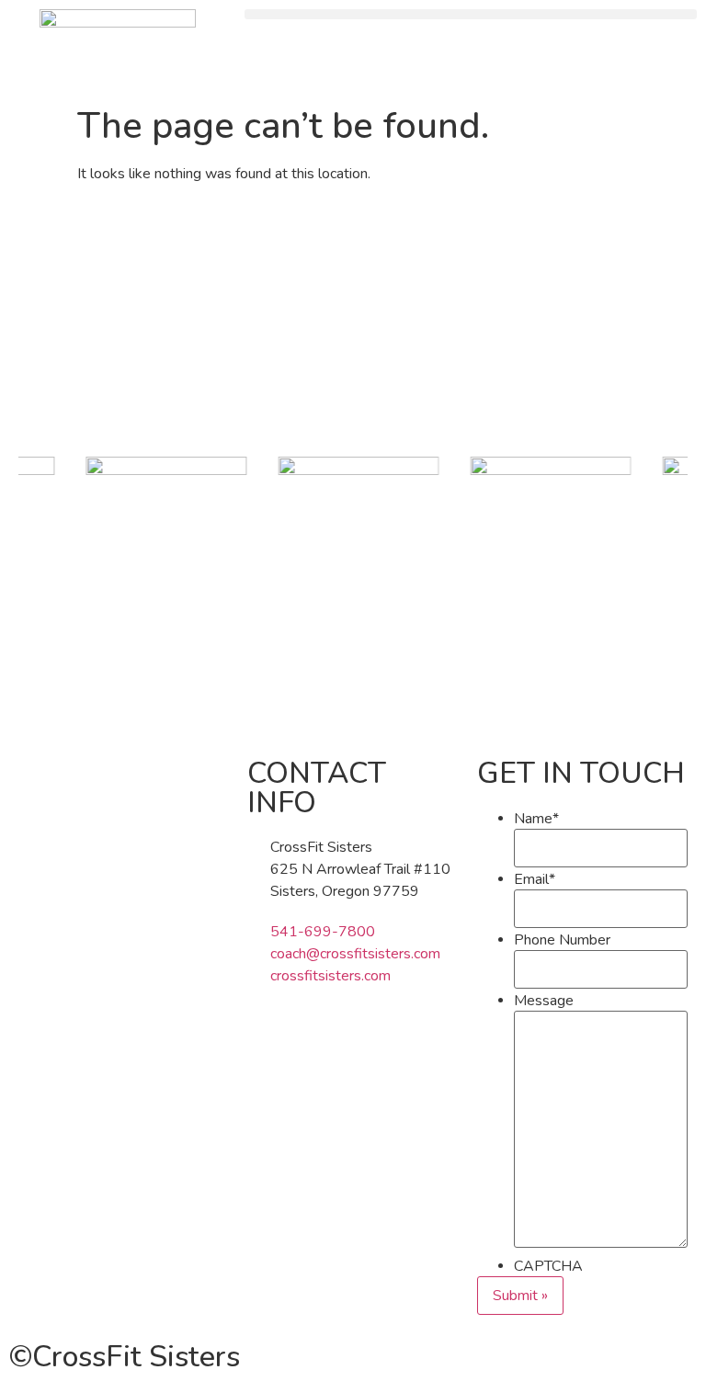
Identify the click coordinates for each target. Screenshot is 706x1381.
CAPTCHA (548, 1266)
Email (534, 879)
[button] (471, 14)
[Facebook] (270, 1047)
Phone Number (562, 940)
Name (536, 818)
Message (544, 1000)
